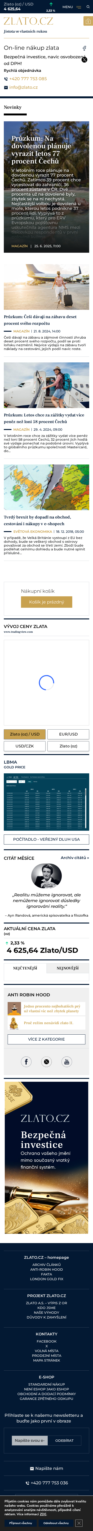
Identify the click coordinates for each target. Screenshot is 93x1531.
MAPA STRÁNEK (46, 1360)
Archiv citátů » (75, 857)
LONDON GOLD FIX (46, 1279)
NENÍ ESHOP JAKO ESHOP (46, 1389)
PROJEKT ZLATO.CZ (46, 1296)
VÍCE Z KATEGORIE (46, 1039)
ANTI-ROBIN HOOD (46, 1269)
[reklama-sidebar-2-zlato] (46, 1158)
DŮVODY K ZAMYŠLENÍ (46, 1317)
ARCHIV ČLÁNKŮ (46, 1265)
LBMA (14, 764)
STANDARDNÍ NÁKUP (46, 1384)
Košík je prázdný (46, 602)
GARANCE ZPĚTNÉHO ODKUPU (46, 1399)
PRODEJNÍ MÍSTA (46, 1355)
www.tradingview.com (18, 632)
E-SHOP (46, 1377)
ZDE (43, 1514)
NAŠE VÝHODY (46, 1312)
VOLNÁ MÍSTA (46, 1351)
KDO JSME (46, 1308)
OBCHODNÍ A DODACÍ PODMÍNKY (46, 1394)
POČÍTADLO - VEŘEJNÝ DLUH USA (46, 839)
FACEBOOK (47, 1341)
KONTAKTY (46, 1334)
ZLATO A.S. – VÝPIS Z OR (46, 1303)
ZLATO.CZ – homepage (46, 1257)
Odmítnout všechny (56, 1523)
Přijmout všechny (20, 1523)
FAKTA (46, 1274)
